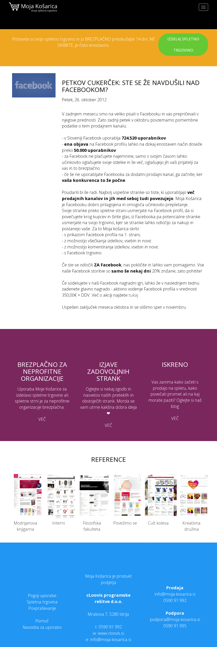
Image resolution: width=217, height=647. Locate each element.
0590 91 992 (110, 627)
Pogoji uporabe (42, 595)
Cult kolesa (158, 523)
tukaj (133, 295)
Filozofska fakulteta (92, 526)
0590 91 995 (174, 626)
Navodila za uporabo (42, 627)
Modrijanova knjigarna (25, 526)
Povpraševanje (42, 608)
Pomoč (42, 621)
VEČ (42, 419)
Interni (58, 523)
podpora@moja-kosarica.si (175, 619)
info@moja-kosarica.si (174, 594)
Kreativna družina (191, 526)
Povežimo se (125, 523)
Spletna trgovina (42, 602)
